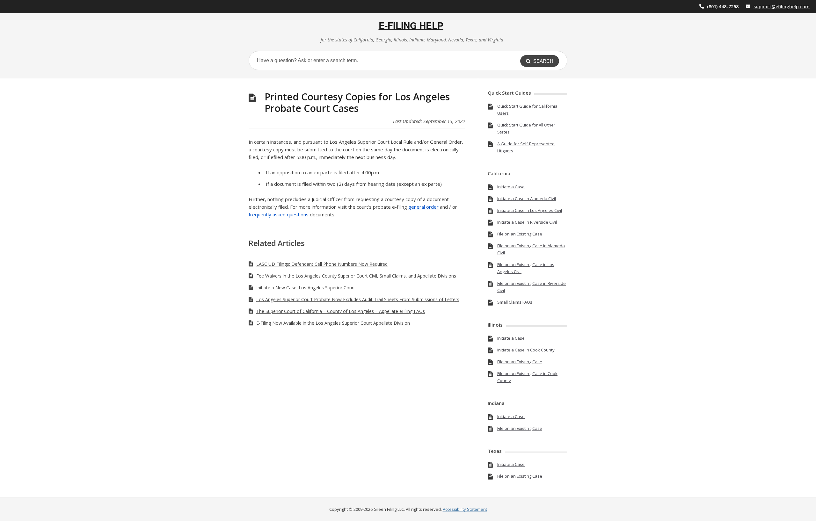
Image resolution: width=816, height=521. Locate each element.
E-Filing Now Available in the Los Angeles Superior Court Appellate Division (333, 323)
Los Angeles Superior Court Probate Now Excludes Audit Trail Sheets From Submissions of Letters (357, 299)
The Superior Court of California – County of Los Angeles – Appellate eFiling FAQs (340, 311)
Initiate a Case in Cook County (526, 350)
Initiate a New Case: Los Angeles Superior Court (305, 288)
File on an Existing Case (519, 234)
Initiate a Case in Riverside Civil (527, 222)
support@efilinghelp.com (782, 7)
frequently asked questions (279, 214)
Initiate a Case (511, 187)
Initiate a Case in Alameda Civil (526, 198)
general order (423, 207)
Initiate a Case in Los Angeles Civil (529, 210)
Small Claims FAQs (514, 302)
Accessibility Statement (465, 509)
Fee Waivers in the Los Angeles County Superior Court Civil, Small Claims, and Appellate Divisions (356, 276)
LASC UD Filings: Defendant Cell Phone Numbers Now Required (322, 264)
